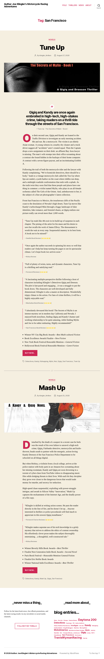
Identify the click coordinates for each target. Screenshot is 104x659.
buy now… (30, 353)
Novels (52, 39)
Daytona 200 (87, 619)
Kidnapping (44, 361)
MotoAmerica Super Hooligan (76, 630)
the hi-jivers (78, 635)
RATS (92, 633)
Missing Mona (83, 628)
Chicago (65, 620)
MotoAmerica (61, 630)
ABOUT (88, 5)
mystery (93, 630)
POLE (64, 5)
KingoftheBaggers (68, 628)
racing (88, 633)
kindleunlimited (58, 628)
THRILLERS (72, 5)
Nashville (56, 633)
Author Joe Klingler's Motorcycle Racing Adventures (26, 5)
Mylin (51, 361)
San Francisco (68, 361)
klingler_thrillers (45, 55)
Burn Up (60, 620)
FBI (73, 623)
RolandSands (57, 635)
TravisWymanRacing (68, 637)
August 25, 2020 (63, 396)
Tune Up (52, 47)
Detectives (29, 361)
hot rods (81, 625)
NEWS (81, 5)
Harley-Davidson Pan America (62, 625)
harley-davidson (79, 623)
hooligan (74, 625)
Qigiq (60, 361)
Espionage (69, 623)
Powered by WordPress (69, 653)
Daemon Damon (73, 620)
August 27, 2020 (63, 55)
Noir (55, 361)
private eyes (76, 633)
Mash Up (52, 388)
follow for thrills (27, 626)
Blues (55, 620)
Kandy (36, 361)
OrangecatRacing (67, 633)
